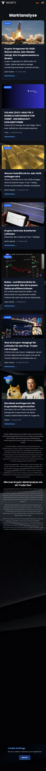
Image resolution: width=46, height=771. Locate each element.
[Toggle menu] (42, 2)
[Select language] (38, 2)
